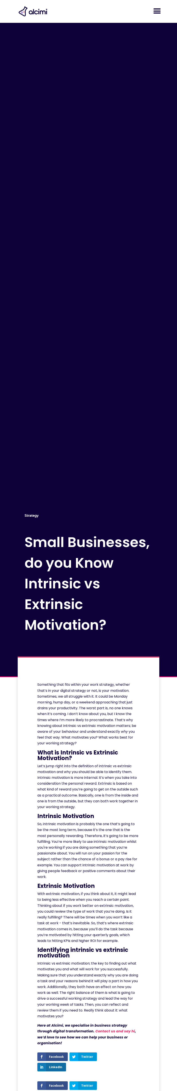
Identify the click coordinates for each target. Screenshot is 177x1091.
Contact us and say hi (115, 1031)
